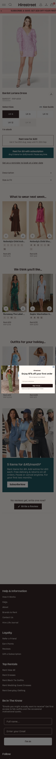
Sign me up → (37, 385)
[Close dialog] (53, 367)
